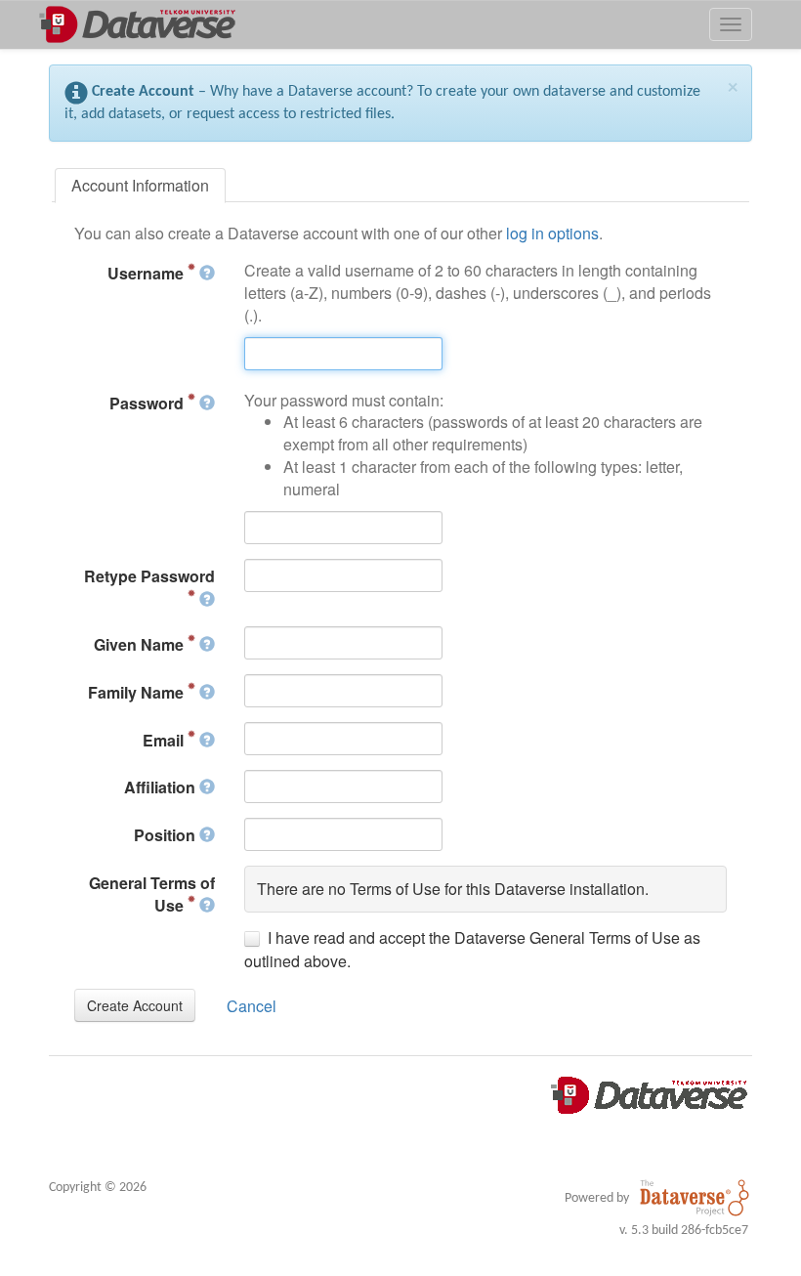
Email (165, 740)
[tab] (140, 185)
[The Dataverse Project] (694, 1198)
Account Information (140, 185)
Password (148, 403)
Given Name (141, 644)
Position (166, 835)
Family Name (138, 692)
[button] (134, 1005)
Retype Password (149, 576)
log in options (552, 233)
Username (147, 273)
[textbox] (343, 353)
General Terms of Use (152, 894)
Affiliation (161, 787)
